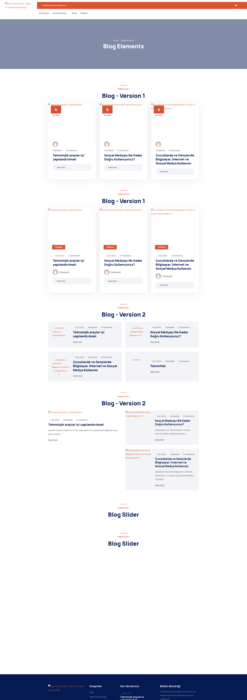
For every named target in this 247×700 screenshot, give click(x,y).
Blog (74, 13)
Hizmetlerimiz (60, 13)
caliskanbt (57, 150)
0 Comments (71, 150)
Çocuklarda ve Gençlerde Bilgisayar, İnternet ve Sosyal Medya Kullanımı (175, 159)
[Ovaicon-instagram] (241, 5)
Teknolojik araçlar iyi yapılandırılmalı (68, 157)
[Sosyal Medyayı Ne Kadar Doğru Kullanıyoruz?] (123, 123)
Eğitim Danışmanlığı (98, 696)
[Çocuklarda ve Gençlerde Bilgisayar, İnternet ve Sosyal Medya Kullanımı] (175, 123)
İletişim (84, 13)
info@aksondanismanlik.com (54, 5)
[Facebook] (236, 5)
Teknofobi (158, 366)
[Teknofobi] (137, 366)
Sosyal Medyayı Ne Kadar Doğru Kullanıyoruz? (123, 157)
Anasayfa (44, 13)
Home (116, 40)
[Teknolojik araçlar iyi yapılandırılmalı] (72, 123)
